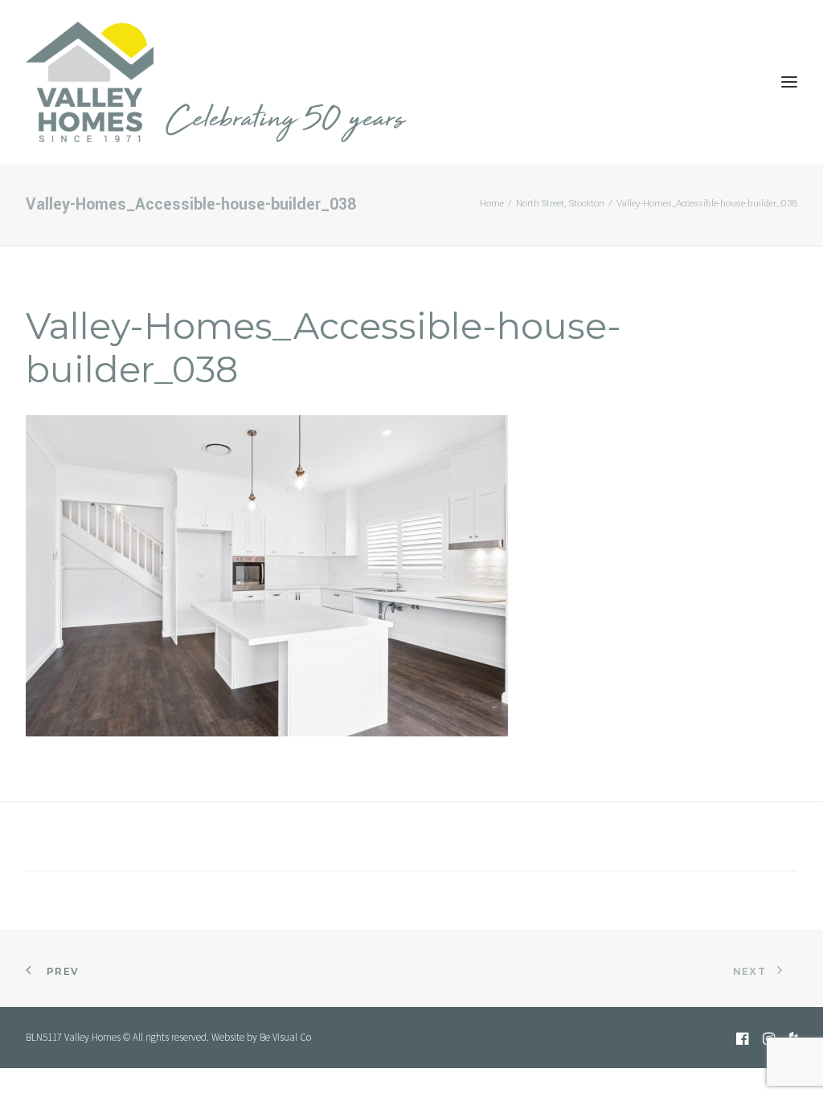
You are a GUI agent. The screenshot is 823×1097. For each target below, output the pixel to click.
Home (492, 203)
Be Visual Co (285, 1037)
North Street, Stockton (560, 203)
